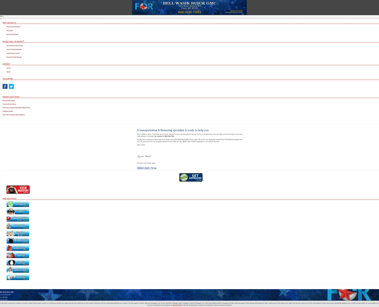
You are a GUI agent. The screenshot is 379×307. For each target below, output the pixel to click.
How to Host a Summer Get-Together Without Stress (16, 107)
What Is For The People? (13, 26)
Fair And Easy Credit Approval (15, 45)
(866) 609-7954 (146, 167)
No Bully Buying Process (13, 53)
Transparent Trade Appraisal (14, 57)
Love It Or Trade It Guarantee (14, 49)
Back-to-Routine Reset (9, 100)
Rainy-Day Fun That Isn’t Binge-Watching (14, 114)
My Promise (10, 30)
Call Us (8, 68)
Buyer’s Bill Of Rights (12, 34)
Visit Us (9, 71)
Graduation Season (8, 111)
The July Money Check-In (9, 104)
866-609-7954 (177, 305)
